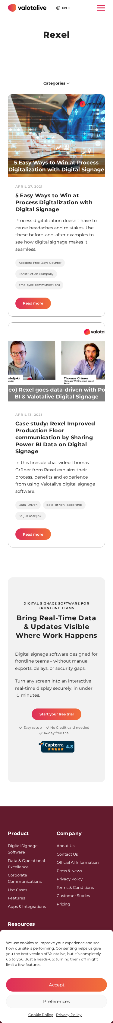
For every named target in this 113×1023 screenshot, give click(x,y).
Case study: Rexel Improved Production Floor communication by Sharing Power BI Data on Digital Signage (55, 437)
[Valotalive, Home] (27, 8)
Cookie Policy (40, 1014)
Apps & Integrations (27, 906)
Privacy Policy (69, 1014)
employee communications (39, 284)
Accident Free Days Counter (40, 262)
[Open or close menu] (99, 8)
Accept (56, 985)
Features (16, 898)
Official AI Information (78, 862)
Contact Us (67, 854)
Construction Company (36, 274)
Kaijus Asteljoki (30, 516)
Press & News (69, 871)
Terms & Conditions (75, 887)
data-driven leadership (64, 504)
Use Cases (17, 890)
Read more (37, 305)
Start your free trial (56, 714)
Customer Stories (73, 895)
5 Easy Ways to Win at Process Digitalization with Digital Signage (54, 202)
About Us (65, 846)
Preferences (56, 1001)
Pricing (63, 904)
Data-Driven (28, 504)
